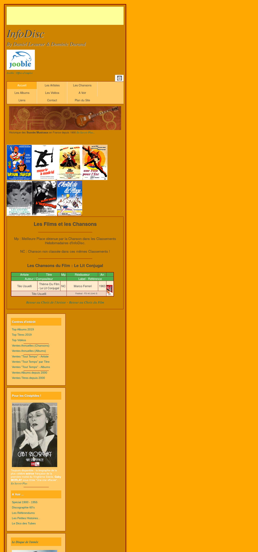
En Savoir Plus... (86, 132)
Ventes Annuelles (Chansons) (30, 345)
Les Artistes (52, 85)
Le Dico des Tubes (24, 523)
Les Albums (22, 93)
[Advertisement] (80, 16)
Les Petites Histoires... (26, 518)
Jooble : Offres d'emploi (20, 73)
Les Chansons (82, 85)
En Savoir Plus (19, 483)
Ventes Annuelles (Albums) (29, 350)
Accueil (21, 85)
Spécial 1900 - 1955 (24, 502)
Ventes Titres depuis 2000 (28, 377)
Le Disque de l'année (25, 542)
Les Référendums (23, 512)
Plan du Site (82, 100)
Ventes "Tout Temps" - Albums (31, 367)
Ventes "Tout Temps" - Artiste (30, 356)
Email (119, 78)
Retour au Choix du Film (86, 302)
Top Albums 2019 (23, 329)
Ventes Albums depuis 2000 (29, 372)
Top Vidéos (19, 340)
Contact (52, 100)
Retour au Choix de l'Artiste (46, 302)
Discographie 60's (23, 507)
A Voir (82, 93)
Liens (22, 100)
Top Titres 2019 (22, 334)
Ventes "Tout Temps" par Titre (31, 361)
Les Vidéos (52, 93)
